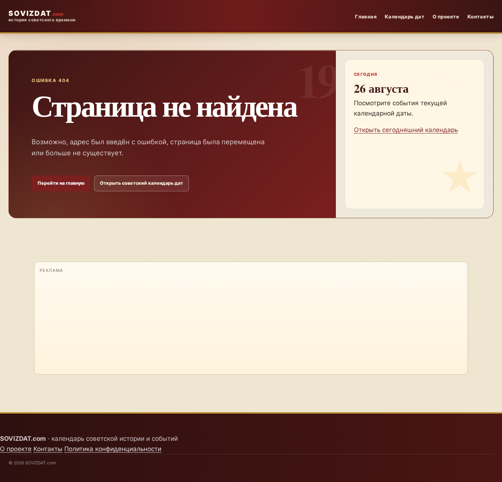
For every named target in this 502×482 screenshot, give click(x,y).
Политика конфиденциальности (112, 449)
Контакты (480, 17)
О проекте (446, 17)
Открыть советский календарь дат (141, 183)
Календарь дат (404, 17)
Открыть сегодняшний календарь (406, 130)
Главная (366, 17)
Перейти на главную (61, 183)
